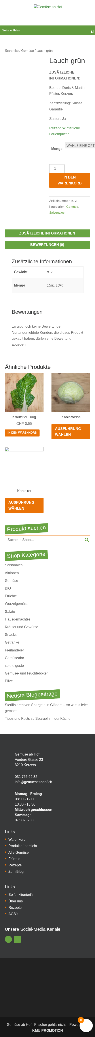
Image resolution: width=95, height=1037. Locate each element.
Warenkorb (16, 839)
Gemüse (27, 50)
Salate (10, 611)
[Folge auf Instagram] (17, 939)
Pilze (9, 681)
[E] (8, 759)
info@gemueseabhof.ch (33, 782)
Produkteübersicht (22, 846)
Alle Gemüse (18, 852)
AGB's (13, 914)
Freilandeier (14, 650)
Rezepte (15, 865)
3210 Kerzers (25, 765)
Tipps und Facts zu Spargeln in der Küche (37, 718)
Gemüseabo (14, 658)
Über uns (15, 901)
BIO (8, 588)
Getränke (12, 642)
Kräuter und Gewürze (21, 627)
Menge (57, 149)
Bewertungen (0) (47, 245)
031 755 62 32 (26, 777)
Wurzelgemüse (16, 604)
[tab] (47, 233)
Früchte (11, 596)
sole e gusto (14, 665)
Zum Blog (16, 871)
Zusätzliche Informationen (47, 233)
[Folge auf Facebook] (8, 939)
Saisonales (57, 212)
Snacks (11, 635)
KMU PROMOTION (47, 1030)
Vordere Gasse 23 (29, 759)
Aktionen (12, 573)
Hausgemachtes (17, 619)
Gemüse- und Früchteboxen (27, 673)
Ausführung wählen (68, 431)
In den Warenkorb (70, 180)
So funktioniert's (20, 894)
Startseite (12, 50)
